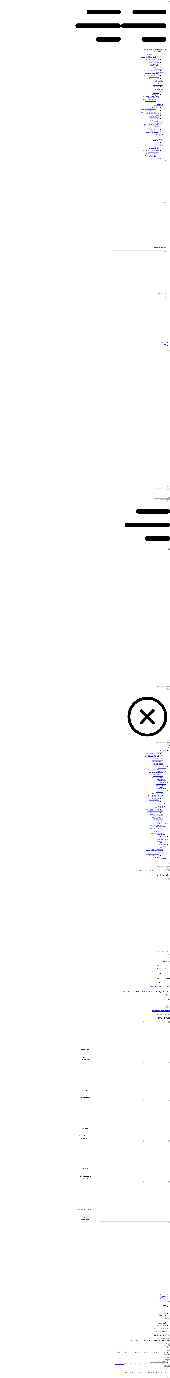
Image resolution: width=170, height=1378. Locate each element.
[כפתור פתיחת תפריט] (169, 1)
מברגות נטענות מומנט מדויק (151, 70)
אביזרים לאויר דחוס (150, 101)
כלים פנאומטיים (158, 51)
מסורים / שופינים (154, 66)
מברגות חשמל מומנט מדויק (152, 73)
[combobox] (162, 488)
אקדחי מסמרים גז (158, 80)
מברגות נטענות (159, 69)
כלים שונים (160, 104)
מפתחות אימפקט (158, 67)
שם (169, 995)
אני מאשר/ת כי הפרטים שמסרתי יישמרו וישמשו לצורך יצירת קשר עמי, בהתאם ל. (141, 1352)
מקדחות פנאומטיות (154, 53)
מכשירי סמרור (159, 83)
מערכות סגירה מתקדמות (152, 78)
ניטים (157, 88)
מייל (169, 1347)
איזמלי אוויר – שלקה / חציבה (151, 56)
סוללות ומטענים (158, 89)
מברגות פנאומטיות (154, 77)
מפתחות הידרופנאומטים (152, 59)
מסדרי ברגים (156, 93)
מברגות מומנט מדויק (157, 72)
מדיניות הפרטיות (119, 1352)
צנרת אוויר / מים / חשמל (149, 99)
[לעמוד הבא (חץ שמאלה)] (167, 1377)
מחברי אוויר (152, 102)
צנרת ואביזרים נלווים (153, 97)
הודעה (168, 1005)
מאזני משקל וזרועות (154, 94)
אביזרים (161, 91)
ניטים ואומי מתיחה (158, 85)
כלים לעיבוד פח (159, 81)
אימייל (168, 999)
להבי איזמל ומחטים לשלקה (148, 58)
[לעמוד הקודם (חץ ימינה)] (169, 1377)
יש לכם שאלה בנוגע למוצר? (161, 1011)
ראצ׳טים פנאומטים (154, 61)
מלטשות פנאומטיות (154, 62)
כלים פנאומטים (159, 870)
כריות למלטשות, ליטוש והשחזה (151, 96)
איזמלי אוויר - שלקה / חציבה (160, 247)
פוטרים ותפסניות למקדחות (148, 54)
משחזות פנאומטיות (154, 64)
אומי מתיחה (156, 86)
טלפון (168, 997)
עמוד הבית (167, 870)
